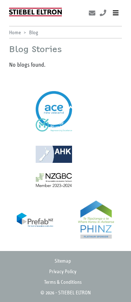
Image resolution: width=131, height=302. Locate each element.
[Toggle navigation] (115, 13)
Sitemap (63, 261)
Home (15, 32)
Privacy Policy (62, 271)
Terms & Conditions (63, 282)
